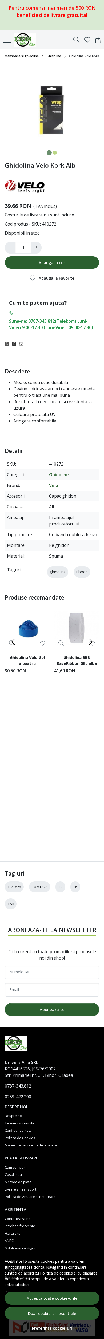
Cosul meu (13, 1174)
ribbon (82, 571)
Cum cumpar (15, 1167)
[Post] (8, 343)
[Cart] (98, 40)
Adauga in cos (52, 262)
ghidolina (58, 571)
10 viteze (39, 886)
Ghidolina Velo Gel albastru (27, 660)
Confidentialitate (18, 1130)
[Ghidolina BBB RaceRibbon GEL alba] (76, 627)
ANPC (9, 1240)
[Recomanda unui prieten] (22, 343)
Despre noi (14, 1115)
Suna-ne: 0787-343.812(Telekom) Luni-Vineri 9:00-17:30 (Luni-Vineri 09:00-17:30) (51, 324)
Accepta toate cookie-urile (52, 1298)
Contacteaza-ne (18, 1218)
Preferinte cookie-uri (52, 1328)
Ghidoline (54, 56)
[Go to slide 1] (49, 152)
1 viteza (14, 886)
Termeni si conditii (19, 1123)
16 (75, 886)
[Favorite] (87, 40)
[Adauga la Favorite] (43, 643)
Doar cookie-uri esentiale (52, 1313)
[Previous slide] (13, 642)
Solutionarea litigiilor (21, 1248)
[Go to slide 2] (55, 153)
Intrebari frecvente (20, 1225)
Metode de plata (18, 1182)
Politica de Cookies (20, 1137)
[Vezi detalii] (61, 643)
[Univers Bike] (26, 39)
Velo (53, 485)
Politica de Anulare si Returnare (30, 1196)
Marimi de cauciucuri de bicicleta (31, 1145)
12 (60, 886)
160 (10, 903)
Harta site (13, 1233)
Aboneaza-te (52, 1009)
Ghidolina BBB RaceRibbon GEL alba (77, 660)
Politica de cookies (56, 1273)
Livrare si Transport (20, 1189)
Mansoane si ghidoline (22, 56)
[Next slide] (90, 642)
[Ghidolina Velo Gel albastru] (27, 627)
